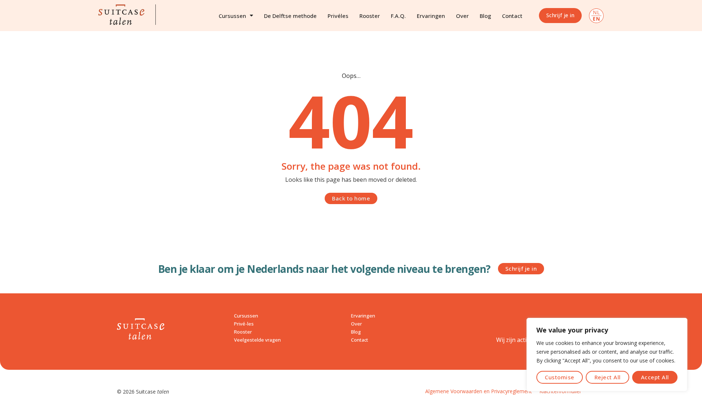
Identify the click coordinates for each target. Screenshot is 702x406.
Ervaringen (431, 15)
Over (462, 15)
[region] (606, 354)
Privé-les (244, 323)
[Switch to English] (596, 15)
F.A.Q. (398, 15)
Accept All (655, 377)
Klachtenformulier (560, 391)
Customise (559, 377)
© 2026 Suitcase (143, 391)
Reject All (608, 377)
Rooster (369, 15)
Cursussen (232, 15)
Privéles (338, 15)
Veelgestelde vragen (257, 340)
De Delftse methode (290, 15)
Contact (512, 15)
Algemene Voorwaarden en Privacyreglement (478, 391)
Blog (485, 15)
